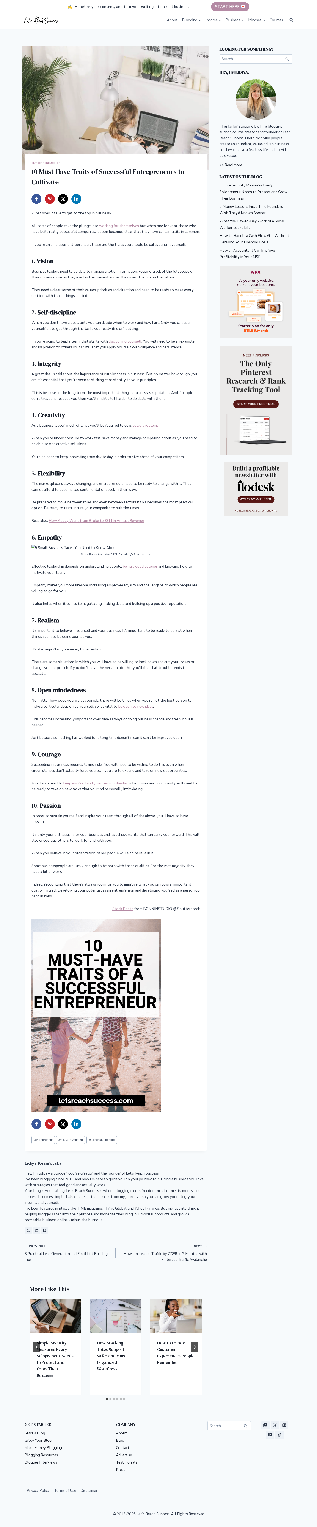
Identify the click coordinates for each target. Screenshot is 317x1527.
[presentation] (55, 1316)
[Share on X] (63, 199)
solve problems (145, 425)
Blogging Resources (41, 1455)
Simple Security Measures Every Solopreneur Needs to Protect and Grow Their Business (253, 192)
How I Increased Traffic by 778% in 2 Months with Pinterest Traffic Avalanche (165, 1253)
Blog (120, 1440)
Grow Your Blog (38, 1440)
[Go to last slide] (36, 1347)
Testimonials (126, 1462)
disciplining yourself (125, 341)
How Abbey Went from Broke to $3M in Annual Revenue (96, 520)
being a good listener (140, 566)
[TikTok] (279, 1435)
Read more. (234, 165)
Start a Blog (35, 1433)
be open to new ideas (135, 706)
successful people (101, 1140)
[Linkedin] (270, 1435)
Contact (122, 1447)
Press (120, 1469)
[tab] (107, 1399)
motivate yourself (70, 1140)
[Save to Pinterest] (50, 199)
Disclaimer (88, 1490)
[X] (275, 1425)
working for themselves (119, 225)
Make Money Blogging (43, 1447)
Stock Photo (122, 908)
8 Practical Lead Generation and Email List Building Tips (66, 1253)
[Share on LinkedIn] (76, 199)
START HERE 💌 (230, 6)
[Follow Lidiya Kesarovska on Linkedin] (36, 1230)
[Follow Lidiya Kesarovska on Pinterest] (44, 1230)
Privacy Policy (38, 1490)
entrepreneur (43, 1140)
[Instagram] (265, 1425)
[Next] (194, 1347)
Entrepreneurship (45, 163)
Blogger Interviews (41, 1462)
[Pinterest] (284, 1425)
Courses (276, 20)
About (172, 20)
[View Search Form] (291, 20)
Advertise (124, 1455)
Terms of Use (65, 1490)
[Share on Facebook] (36, 199)
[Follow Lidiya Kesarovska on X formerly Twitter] (28, 1230)
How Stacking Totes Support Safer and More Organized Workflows (111, 1356)
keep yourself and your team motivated (95, 783)
